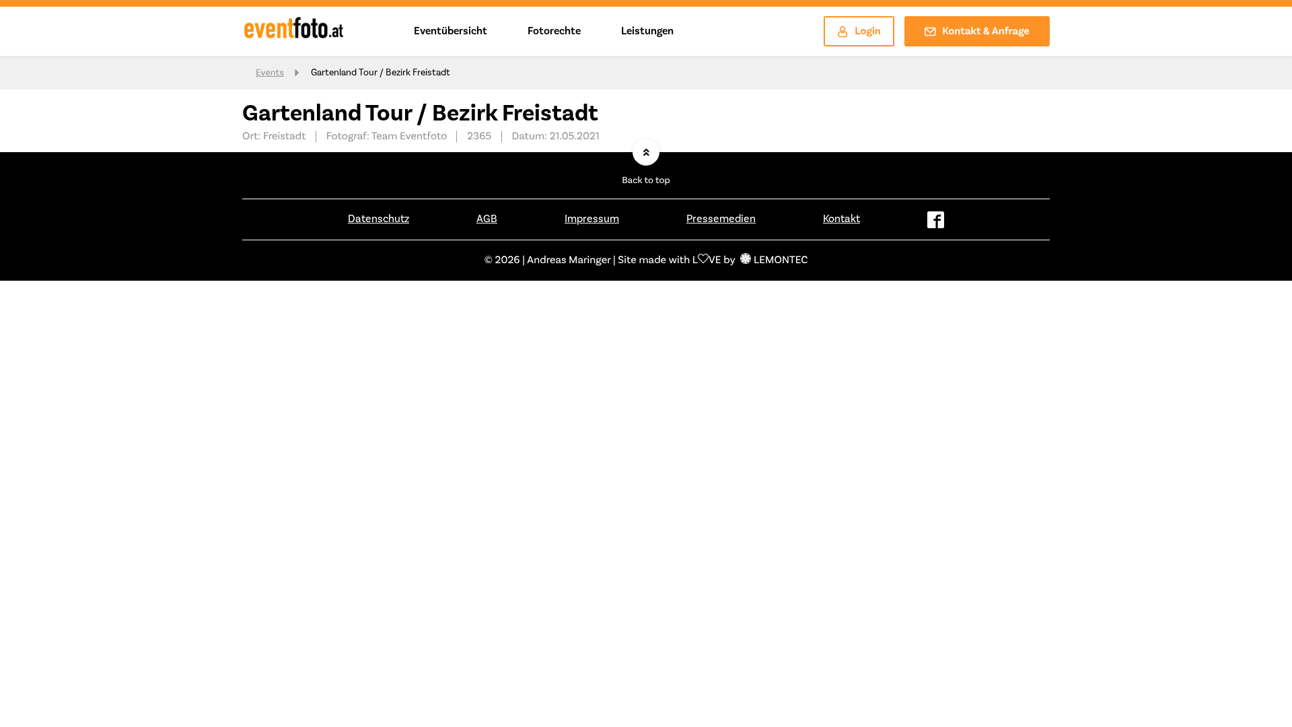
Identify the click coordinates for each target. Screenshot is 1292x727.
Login (868, 31)
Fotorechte (554, 31)
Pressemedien (721, 219)
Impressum (592, 219)
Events (270, 73)
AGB (486, 219)
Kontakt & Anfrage (986, 31)
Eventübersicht (450, 31)
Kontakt (841, 219)
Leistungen (647, 31)
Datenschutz (378, 219)
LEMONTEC (781, 260)
